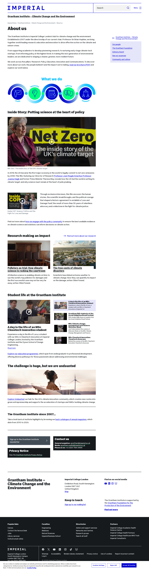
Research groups (82, 533)
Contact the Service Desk (17, 531)
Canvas (10, 528)
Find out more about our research (81, 236)
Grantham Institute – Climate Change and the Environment (41, 16)
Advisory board (118, 52)
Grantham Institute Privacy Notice (29, 455)
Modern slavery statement (74, 554)
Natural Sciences (48, 533)
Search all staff (81, 536)
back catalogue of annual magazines (71, 419)
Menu (136, 8)
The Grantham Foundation (122, 48)
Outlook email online (15, 539)
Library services (13, 536)
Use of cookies (106, 554)
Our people (116, 44)
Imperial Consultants (118, 538)
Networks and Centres (84, 531)
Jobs (9, 533)
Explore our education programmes (23, 353)
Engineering (46, 528)
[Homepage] (50, 8)
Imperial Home (12, 23)
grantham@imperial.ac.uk (80, 443)
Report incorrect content (124, 554)
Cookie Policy (31, 568)
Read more (12, 348)
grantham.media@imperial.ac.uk (73, 445)
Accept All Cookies (129, 565)
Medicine (45, 531)
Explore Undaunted (16, 399)
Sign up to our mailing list (75, 504)
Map (67, 491)
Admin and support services (86, 528)
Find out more (111, 509)
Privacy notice (92, 554)
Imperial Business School (51, 536)
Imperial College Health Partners (122, 533)
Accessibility (56, 554)
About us (60, 23)
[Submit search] (128, 8)
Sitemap (45, 554)
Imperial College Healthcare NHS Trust (124, 536)
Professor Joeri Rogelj (63, 176)
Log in (44, 556)
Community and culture (121, 59)
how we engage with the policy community (43, 221)
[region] (74, 565)
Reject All (113, 565)
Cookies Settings (98, 565)
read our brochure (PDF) (79, 65)
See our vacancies (119, 56)
